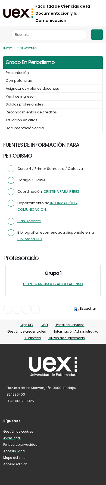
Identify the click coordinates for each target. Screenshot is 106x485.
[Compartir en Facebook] (7, 309)
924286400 (16, 394)
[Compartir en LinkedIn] (26, 309)
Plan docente (29, 221)
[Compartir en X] (17, 309)
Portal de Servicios (70, 325)
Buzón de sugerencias (66, 338)
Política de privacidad (20, 444)
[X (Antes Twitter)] (38, 420)
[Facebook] (30, 420)
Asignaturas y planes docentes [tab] (32, 88)
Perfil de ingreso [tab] (20, 96)
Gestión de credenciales (26, 331)
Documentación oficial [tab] (25, 128)
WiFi (44, 325)
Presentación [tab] (17, 72)
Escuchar (88, 308)
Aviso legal (12, 438)
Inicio (7, 48)
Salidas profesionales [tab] (24, 104)
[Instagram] (46, 420)
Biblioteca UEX (29, 239)
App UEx (26, 325)
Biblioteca (32, 338)
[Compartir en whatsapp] (35, 309)
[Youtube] (54, 420)
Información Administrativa (75, 331)
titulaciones (27, 48)
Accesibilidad (14, 451)
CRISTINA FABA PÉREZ (61, 191)
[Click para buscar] (81, 34)
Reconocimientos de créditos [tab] (31, 112)
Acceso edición (15, 464)
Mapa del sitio (14, 458)
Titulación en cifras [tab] (22, 120)
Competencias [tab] (19, 80)
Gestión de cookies (18, 431)
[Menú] (97, 34)
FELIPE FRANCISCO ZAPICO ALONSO (53, 284)
